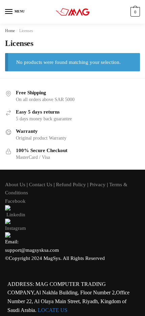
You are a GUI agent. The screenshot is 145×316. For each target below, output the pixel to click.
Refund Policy (71, 184)
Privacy (98, 184)
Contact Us (40, 184)
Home (10, 30)
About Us (15, 184)
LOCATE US (52, 310)
